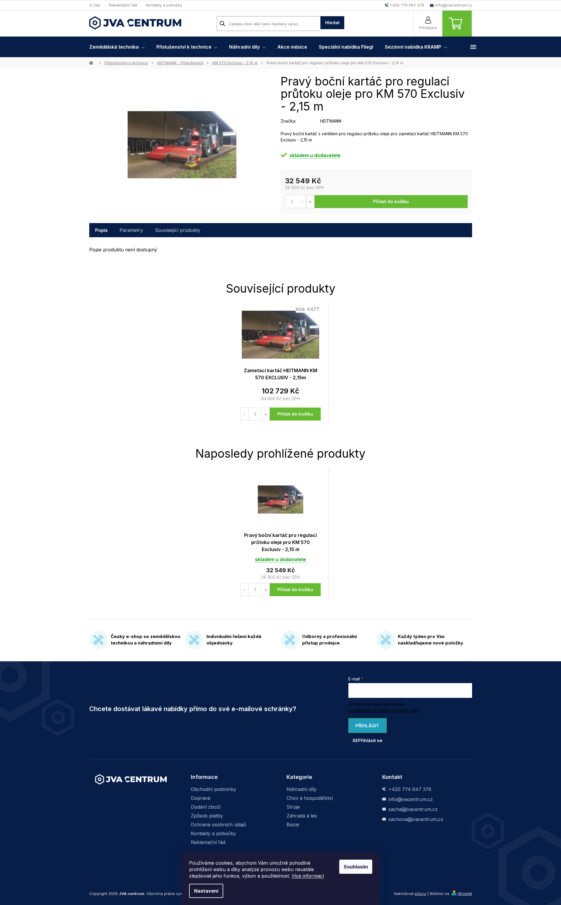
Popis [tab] (101, 230)
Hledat (332, 22)
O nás (94, 5)
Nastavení (206, 891)
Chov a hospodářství (310, 798)
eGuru (420, 893)
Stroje (293, 807)
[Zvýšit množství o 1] (310, 201)
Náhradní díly (302, 789)
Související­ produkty (177, 230)
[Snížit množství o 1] (302, 201)
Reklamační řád (123, 5)
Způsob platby (207, 816)
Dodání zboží (206, 807)
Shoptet (465, 893)
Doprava (200, 798)
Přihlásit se (366, 728)
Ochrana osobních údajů (218, 824)
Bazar (293, 824)
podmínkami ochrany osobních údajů (384, 710)
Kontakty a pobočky (164, 5)
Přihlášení (428, 27)
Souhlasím (356, 867)
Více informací (308, 876)
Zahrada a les (302, 816)
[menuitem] (116, 47)
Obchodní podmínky (213, 789)
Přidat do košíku (391, 201)
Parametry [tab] (131, 230)
